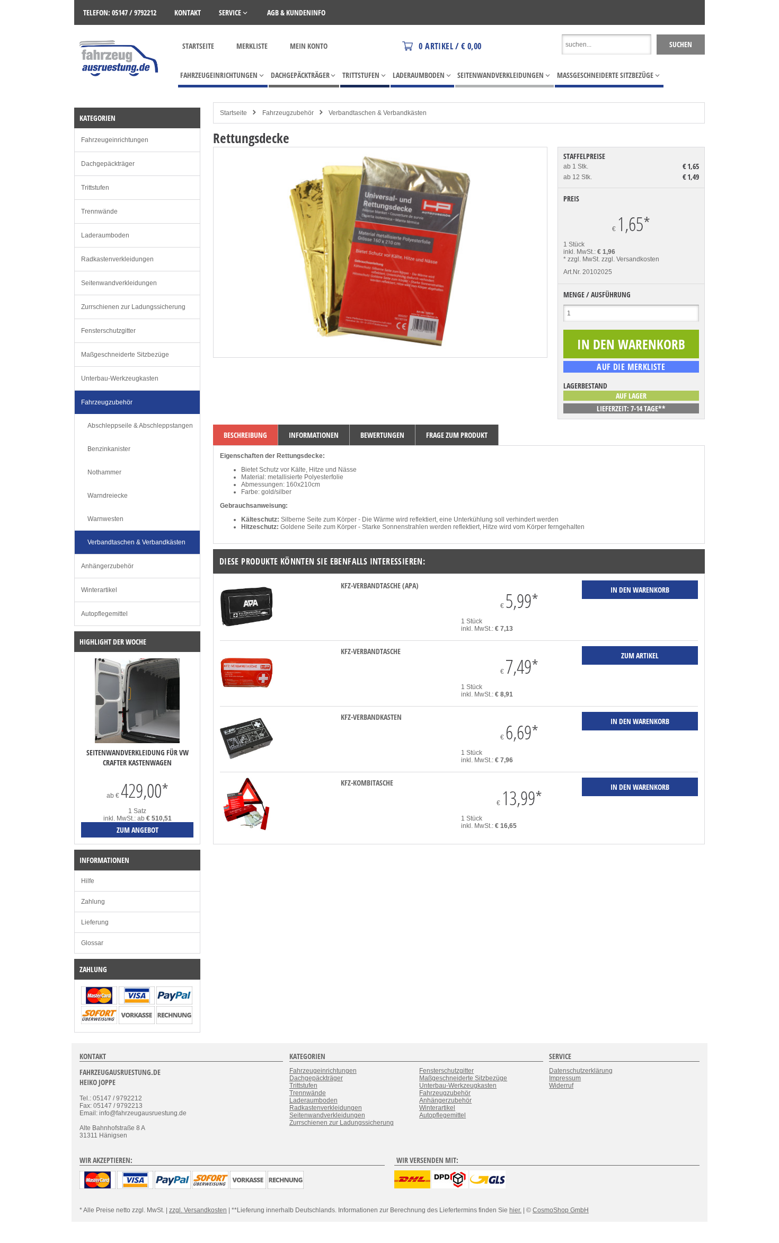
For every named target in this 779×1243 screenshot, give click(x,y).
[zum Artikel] (137, 741)
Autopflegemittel (104, 614)
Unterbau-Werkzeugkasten (119, 378)
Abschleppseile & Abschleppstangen (140, 425)
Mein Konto (308, 46)
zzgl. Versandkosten (630, 259)
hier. (515, 1210)
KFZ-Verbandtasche (371, 651)
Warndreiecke (107, 495)
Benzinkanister (108, 449)
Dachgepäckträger (108, 164)
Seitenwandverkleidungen (119, 283)
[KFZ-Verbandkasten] (246, 762)
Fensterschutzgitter (108, 330)
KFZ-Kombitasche (367, 783)
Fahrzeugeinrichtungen (114, 140)
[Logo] (119, 91)
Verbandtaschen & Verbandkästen (378, 113)
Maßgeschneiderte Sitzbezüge (125, 354)
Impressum (565, 1078)
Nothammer (104, 472)
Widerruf (561, 1085)
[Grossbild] (380, 347)
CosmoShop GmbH (561, 1210)
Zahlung (93, 901)
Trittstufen (95, 187)
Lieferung (95, 922)
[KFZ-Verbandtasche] (246, 697)
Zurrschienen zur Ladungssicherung (133, 307)
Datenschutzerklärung (581, 1070)
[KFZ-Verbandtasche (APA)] (246, 631)
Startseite (198, 46)
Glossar (92, 943)
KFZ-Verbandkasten (371, 717)
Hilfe (87, 881)
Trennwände (99, 211)
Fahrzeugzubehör (288, 113)
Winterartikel (99, 590)
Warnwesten (105, 519)
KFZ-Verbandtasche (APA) (380, 585)
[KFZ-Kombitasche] (246, 828)
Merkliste (252, 46)
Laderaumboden (105, 235)
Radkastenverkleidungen (117, 259)
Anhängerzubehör (107, 566)
